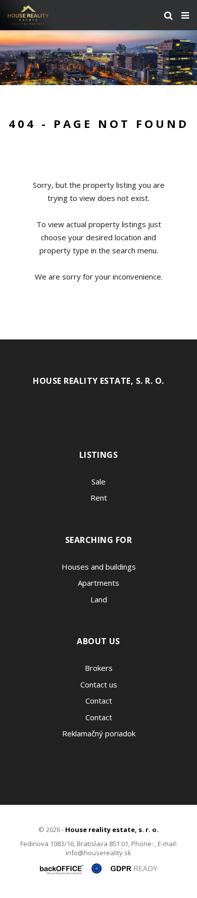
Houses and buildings (99, 567)
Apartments (98, 583)
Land (98, 599)
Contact (98, 701)
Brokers (99, 668)
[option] (98, 57)
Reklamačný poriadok (98, 733)
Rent (98, 498)
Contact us (98, 684)
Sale (98, 481)
